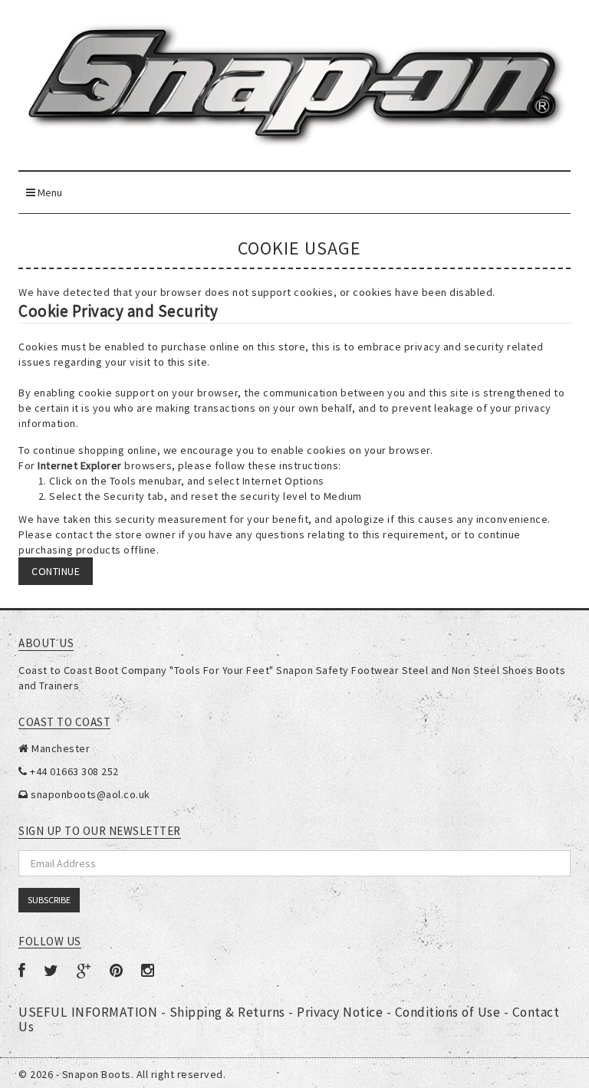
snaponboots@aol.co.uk (90, 794)
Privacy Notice (342, 1012)
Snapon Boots (96, 1074)
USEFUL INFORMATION (89, 1012)
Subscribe (49, 900)
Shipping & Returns (229, 1012)
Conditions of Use (449, 1012)
